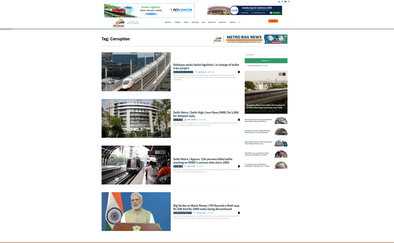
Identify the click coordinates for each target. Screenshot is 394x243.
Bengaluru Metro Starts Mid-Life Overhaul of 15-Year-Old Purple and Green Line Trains (266, 106)
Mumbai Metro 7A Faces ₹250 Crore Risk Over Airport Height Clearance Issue (258, 143)
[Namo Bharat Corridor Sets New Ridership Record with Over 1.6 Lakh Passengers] (281, 134)
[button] (239, 22)
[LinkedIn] (279, 2)
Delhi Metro (178, 120)
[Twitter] (282, 2)
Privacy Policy (264, 65)
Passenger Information (182, 213)
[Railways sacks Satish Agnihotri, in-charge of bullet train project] (136, 73)
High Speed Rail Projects (183, 72)
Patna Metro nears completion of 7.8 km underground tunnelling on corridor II (257, 154)
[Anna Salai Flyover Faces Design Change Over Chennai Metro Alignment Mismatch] (281, 123)
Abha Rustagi (202, 72)
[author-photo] (196, 72)
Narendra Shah (201, 213)
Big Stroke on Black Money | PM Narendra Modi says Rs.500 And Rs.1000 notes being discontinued (206, 207)
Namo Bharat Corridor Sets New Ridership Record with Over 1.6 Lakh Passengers (257, 131)
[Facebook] (289, 2)
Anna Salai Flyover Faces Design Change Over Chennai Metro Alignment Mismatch (258, 120)
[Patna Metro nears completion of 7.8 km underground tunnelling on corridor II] (281, 156)
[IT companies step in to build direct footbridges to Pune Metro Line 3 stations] (281, 168)
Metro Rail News (192, 119)
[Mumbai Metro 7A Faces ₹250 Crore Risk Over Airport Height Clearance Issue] (281, 145)
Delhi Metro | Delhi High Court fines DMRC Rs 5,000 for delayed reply (206, 114)
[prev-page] (280, 74)
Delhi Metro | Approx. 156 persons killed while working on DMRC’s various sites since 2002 (202, 160)
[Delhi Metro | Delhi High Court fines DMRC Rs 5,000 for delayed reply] (136, 119)
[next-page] (283, 74)
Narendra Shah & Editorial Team (256, 111)
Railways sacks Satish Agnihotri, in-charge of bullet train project (206, 66)
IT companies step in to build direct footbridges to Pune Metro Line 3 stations (257, 165)
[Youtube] (285, 2)
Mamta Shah (191, 166)
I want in (265, 60)
